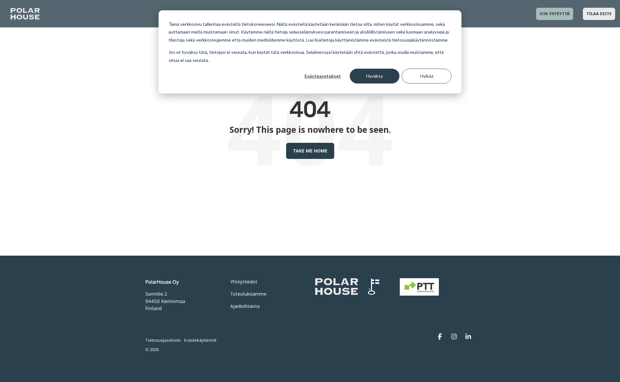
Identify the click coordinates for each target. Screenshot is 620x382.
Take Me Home (310, 151)
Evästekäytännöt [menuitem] (200, 340)
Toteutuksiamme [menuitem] (248, 294)
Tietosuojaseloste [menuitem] (163, 340)
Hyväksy (374, 76)
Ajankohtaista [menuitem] (245, 306)
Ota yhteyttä (555, 13)
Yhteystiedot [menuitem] (243, 282)
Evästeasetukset (323, 76)
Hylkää (426, 76)
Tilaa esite (599, 13)
